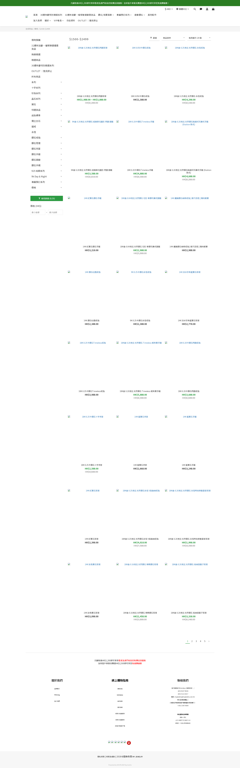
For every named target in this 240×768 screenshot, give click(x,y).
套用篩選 (48, 198)
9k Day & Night (39, 176)
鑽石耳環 (36, 143)
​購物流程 (120, 689)
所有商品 (36, 76)
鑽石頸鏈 (36, 159)
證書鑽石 (138, 14)
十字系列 (36, 87)
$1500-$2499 (44, 28)
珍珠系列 (36, 93)
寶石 (34, 104)
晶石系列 (36, 98)
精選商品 (36, 60)
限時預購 (36, 40)
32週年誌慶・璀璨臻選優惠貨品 (80, 14)
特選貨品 (36, 109)
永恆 (34, 132)
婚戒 (34, 126)
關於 (47, 20)
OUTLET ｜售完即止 (88, 20)
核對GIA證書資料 (120, 713)
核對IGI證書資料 (120, 720)
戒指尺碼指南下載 (120, 726)
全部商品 (29, 28)
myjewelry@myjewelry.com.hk (185, 697)
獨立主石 (36, 121)
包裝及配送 (120, 695)
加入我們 (37, 20)
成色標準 (36, 115)
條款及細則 (110, 756)
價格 (36, 28)
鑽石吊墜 (36, 148)
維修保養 (120, 701)
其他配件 (152, 14)
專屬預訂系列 (123, 14)
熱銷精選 (36, 54)
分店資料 (71, 20)
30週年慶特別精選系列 (51, 14)
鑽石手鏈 (36, 154)
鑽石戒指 (36, 137)
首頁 (35, 14)
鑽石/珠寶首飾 (105, 14)
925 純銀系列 (38, 170)
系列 (34, 82)
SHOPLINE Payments (124, 765)
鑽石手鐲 (36, 165)
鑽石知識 (120, 707)
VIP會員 (58, 20)
